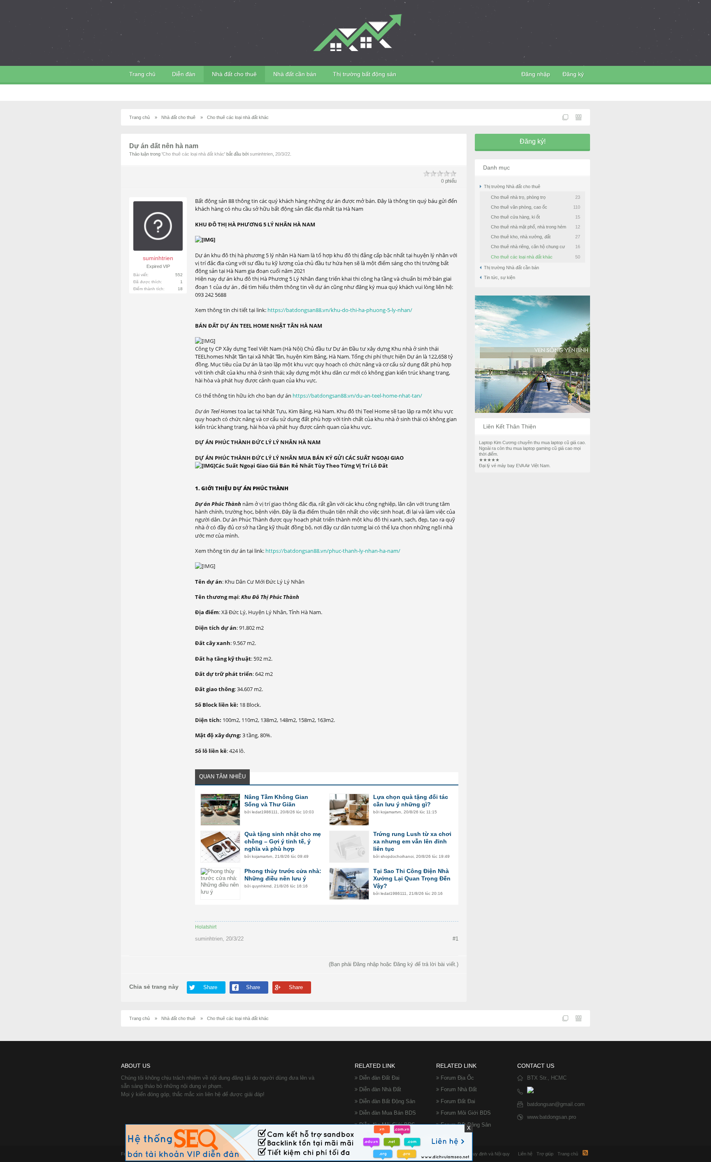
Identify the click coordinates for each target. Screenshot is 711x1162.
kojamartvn (391, 812)
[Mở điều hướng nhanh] (565, 117)
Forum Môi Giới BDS (466, 1113)
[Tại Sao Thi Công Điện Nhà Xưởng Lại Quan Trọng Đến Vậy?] (349, 884)
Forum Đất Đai (458, 1101)
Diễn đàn (183, 74)
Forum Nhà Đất (459, 1089)
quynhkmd (262, 886)
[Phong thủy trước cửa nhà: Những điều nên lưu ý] (220, 884)
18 (180, 288)
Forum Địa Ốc (457, 1078)
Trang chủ (142, 74)
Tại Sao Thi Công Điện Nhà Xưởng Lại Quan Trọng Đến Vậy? (412, 878)
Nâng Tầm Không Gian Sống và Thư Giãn (276, 801)
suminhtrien (261, 153)
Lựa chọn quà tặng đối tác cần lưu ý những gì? (410, 801)
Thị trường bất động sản (364, 74)
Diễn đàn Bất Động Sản (387, 1101)
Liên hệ (525, 1153)
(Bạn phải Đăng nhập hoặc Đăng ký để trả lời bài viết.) (393, 964)
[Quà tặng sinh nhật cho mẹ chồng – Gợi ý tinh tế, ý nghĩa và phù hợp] (220, 847)
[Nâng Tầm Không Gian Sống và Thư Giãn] (220, 810)
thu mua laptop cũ (551, 442)
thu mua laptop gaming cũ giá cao (539, 448)
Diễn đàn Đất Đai (379, 1078)
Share (210, 987)
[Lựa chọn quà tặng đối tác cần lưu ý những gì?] (349, 810)
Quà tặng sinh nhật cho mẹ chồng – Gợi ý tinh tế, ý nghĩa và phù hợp (282, 841)
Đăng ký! (533, 141)
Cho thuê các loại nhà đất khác (193, 153)
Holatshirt (205, 927)
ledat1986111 (265, 812)
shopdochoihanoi (397, 856)
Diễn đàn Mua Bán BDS (387, 1113)
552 (179, 274)
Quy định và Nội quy (489, 1153)
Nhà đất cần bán (294, 74)
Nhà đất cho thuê (234, 74)
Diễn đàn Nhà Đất (380, 1089)
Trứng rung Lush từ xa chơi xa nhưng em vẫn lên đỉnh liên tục (412, 841)
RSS (585, 1152)
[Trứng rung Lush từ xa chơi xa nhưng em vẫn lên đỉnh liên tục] (349, 847)
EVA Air (523, 465)
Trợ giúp (545, 1153)
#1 (455, 939)
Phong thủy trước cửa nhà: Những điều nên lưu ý (282, 875)
